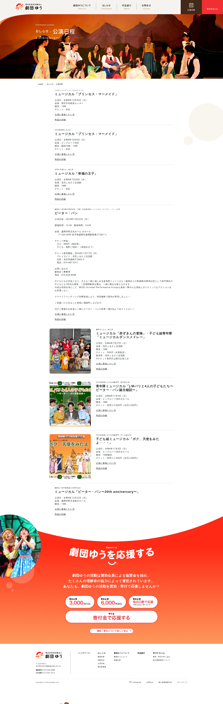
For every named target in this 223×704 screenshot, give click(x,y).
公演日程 (101, 663)
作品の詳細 (60, 119)
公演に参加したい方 (65, 114)
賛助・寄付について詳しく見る (112, 631)
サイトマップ (182, 682)
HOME (40, 84)
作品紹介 (141, 653)
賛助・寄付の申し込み (161, 657)
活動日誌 (101, 660)
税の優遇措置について (161, 660)
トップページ (84, 653)
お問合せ (149, 682)
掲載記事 (117, 660)
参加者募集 (102, 667)
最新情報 (101, 657)
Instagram (136, 682)
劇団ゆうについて (121, 657)
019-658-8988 (49, 670)
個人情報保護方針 (165, 682)
